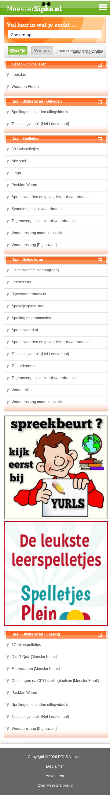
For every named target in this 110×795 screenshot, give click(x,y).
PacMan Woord (24, 185)
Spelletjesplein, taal (28, 306)
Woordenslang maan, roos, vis (37, 233)
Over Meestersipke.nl (55, 785)
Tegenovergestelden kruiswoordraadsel (45, 221)
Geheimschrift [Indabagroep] (35, 270)
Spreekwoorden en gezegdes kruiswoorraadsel (51, 197)
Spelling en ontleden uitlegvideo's (40, 112)
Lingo (16, 173)
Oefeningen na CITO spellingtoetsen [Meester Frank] (55, 681)
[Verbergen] (101, 64)
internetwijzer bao (87, 52)
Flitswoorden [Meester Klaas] (36, 669)
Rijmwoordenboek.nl (29, 294)
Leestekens (21, 282)
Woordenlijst (22, 390)
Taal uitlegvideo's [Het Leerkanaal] (40, 124)
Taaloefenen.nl (24, 366)
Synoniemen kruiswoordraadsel (38, 209)
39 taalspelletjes (25, 149)
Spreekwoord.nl (25, 330)
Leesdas (19, 75)
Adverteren (55, 776)
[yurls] (56, 468)
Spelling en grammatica (31, 318)
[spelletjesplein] (56, 574)
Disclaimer (55, 766)
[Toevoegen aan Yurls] (7, 75)
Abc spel (19, 161)
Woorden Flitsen (25, 87)
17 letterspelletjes (26, 645)
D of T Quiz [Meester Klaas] (34, 657)
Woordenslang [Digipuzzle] (34, 245)
